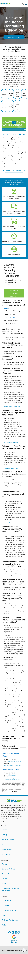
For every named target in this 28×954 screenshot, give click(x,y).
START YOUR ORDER (14, 37)
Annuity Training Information (12, 406)
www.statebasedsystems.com (12, 779)
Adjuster (4, 94)
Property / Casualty (4, 106)
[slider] (14, 129)
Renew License (14, 293)
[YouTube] (16, 933)
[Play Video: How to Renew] (14, 122)
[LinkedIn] (13, 933)
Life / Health (24, 94)
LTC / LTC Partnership (17, 106)
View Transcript (14, 290)
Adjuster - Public (11, 94)
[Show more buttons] (24, 129)
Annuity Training (11, 106)
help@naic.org (12, 775)
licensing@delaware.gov (15, 761)
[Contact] (23, 4)
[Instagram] (19, 933)
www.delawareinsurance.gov (12, 766)
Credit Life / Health (17, 94)
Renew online (7, 523)
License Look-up (14, 296)
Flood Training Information (11, 468)
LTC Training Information (11, 442)
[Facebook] (9, 933)
